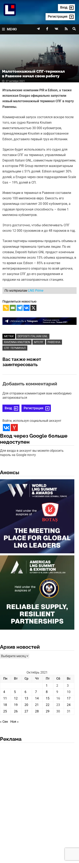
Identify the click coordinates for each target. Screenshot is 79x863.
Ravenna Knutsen (17, 342)
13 (26, 698)
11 (5, 698)
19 (16, 705)
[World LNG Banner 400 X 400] (37, 517)
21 (37, 705)
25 (5, 711)
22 (47, 705)
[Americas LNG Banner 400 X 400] (37, 593)
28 (37, 711)
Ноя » (14, 722)
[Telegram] (20, 308)
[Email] (13, 308)
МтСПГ (39, 342)
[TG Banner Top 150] (39, 321)
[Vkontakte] (26, 308)
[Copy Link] (6, 308)
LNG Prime (35, 290)
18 (5, 705)
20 (26, 705)
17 (68, 698)
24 (68, 705)
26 (16, 711)
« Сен (4, 722)
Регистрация (33, 408)
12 (16, 698)
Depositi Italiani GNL (33, 336)
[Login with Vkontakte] (6, 427)
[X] (33, 308)
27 (26, 711)
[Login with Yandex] (14, 427)
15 (47, 698)
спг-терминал (15, 348)
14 (37, 698)
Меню (12, 29)
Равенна (54, 342)
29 (47, 711)
